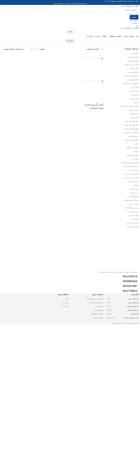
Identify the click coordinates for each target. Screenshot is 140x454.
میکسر (136, 144)
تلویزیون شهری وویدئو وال (129, 162)
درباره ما (65, 302)
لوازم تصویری (134, 98)
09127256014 (130, 290)
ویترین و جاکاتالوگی (132, 208)
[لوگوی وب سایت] (133, 6)
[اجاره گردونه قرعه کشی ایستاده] (91, 68)
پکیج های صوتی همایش (131, 129)
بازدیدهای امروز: (132, 299)
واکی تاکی (135, 87)
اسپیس (136, 151)
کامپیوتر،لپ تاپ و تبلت (130, 174)
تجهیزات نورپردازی (132, 155)
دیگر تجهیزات (134, 68)
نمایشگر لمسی (133, 196)
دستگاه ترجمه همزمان (131, 132)
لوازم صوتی (134, 117)
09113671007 (130, 286)
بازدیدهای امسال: (132, 310)
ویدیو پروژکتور (133, 211)
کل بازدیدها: (134, 314)
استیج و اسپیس (133, 72)
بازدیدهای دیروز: (133, 302)
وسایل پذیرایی (133, 91)
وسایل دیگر (134, 95)
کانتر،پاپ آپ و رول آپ (131, 177)
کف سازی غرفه (133, 181)
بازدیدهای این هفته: (132, 306)
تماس (70, 31)
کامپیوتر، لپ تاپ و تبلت (130, 83)
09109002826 (130, 281)
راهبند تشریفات (133, 215)
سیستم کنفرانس (133, 136)
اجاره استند (134, 53)
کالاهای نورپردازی (132, 80)
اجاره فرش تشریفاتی (131, 64)
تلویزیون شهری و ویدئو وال (129, 106)
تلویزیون (135, 102)
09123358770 (130, 276)
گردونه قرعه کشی (132, 223)
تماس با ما (70, 41)
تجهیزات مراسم (133, 61)
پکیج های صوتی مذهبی (131, 125)
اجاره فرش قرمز (132, 57)
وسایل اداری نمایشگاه (131, 200)
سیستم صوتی (134, 170)
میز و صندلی (134, 189)
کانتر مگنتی (134, 219)
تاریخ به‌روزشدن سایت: (130, 317)
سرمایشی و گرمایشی (131, 76)
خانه (102, 49)
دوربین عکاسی (133, 110)
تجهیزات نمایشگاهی (132, 147)
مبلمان (136, 185)
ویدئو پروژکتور (133, 113)
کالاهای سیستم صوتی (131, 140)
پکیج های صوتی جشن (131, 121)
